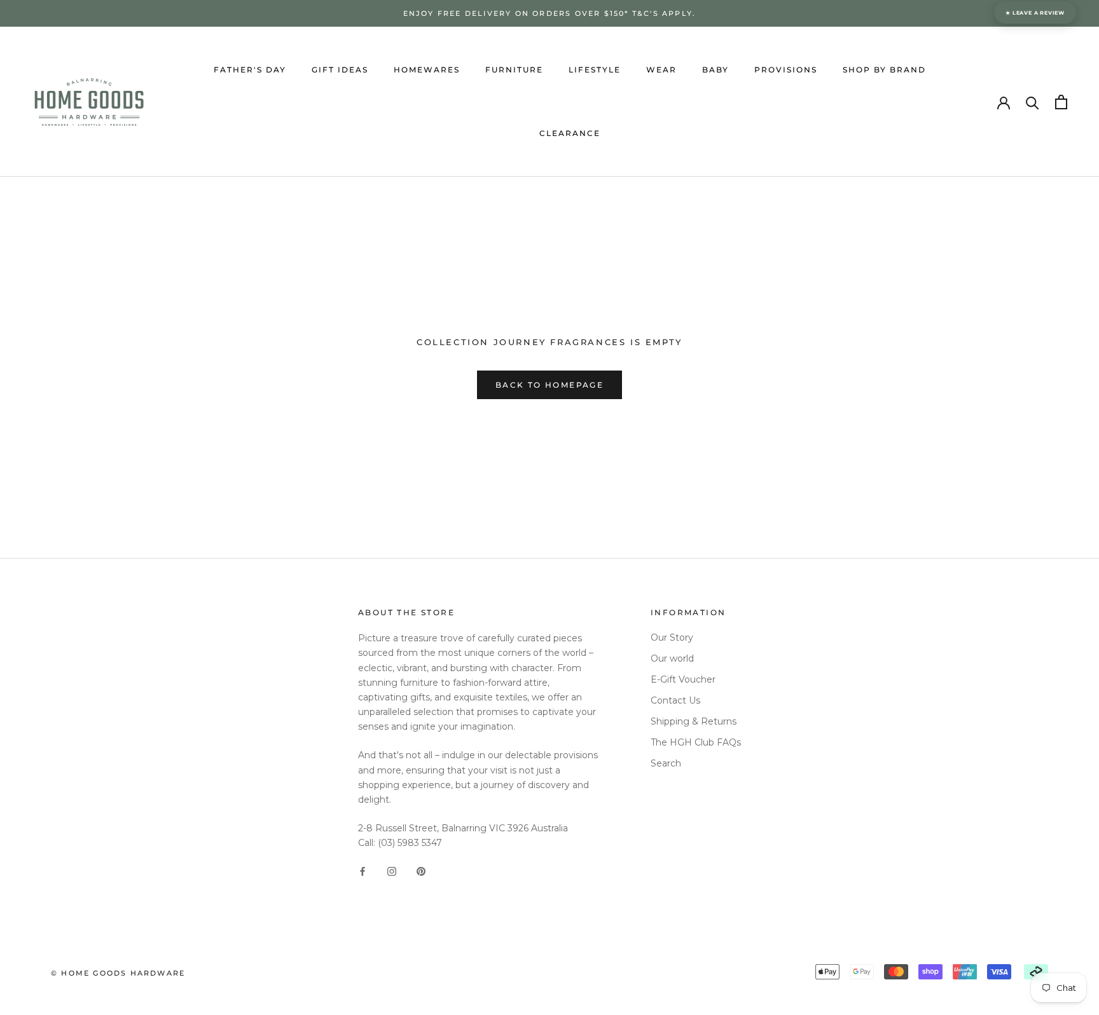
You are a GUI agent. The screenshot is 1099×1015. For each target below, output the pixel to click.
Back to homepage (549, 385)
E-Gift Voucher (683, 679)
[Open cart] (1061, 102)
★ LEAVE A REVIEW (1035, 13)
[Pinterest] (421, 870)
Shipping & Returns (693, 721)
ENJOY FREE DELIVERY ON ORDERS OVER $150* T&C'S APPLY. (549, 13)
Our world (672, 658)
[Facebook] (362, 870)
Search (666, 763)
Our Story (672, 637)
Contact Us (675, 700)
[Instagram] (391, 870)
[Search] (1032, 102)
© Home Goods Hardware (118, 973)
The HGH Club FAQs (696, 742)
